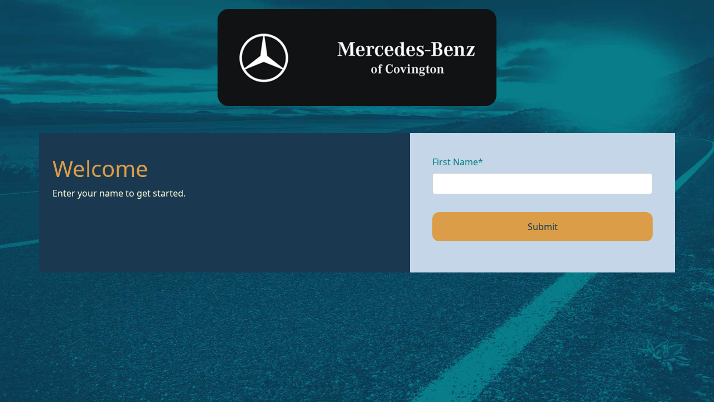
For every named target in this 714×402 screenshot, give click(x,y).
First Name (457, 162)
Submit (543, 227)
